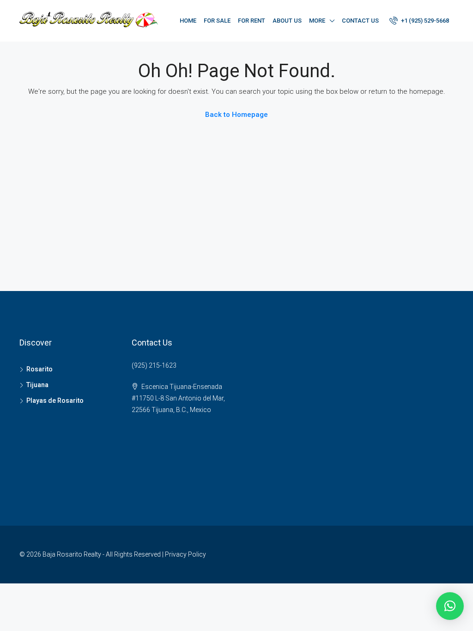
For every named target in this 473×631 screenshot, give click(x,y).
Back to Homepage (236, 114)
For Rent (251, 20)
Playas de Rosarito (55, 400)
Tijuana (37, 384)
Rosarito (39, 369)
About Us (287, 20)
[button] (450, 606)
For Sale (217, 20)
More (317, 20)
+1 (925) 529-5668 (424, 20)
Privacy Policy (185, 554)
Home (188, 20)
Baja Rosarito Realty (71, 554)
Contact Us (360, 20)
